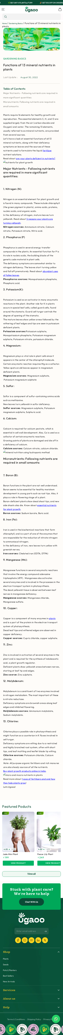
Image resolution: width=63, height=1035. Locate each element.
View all (31, 874)
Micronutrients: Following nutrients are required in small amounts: (29, 104)
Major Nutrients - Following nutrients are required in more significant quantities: (30, 95)
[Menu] (3, 9)
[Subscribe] (45, 931)
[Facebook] (18, 940)
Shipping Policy (34, 1019)
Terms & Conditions (16, 1019)
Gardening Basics (16, 23)
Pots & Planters (10, 970)
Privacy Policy (49, 1019)
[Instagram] (25, 940)
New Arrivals (9, 981)
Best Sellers (8, 976)
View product (18, 863)
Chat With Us (31, 901)
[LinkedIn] (38, 940)
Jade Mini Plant (10, 854)
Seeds (5, 964)
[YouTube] (31, 940)
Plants (5, 959)
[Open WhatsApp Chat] (56, 1019)
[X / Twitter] (45, 940)
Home (4, 23)
